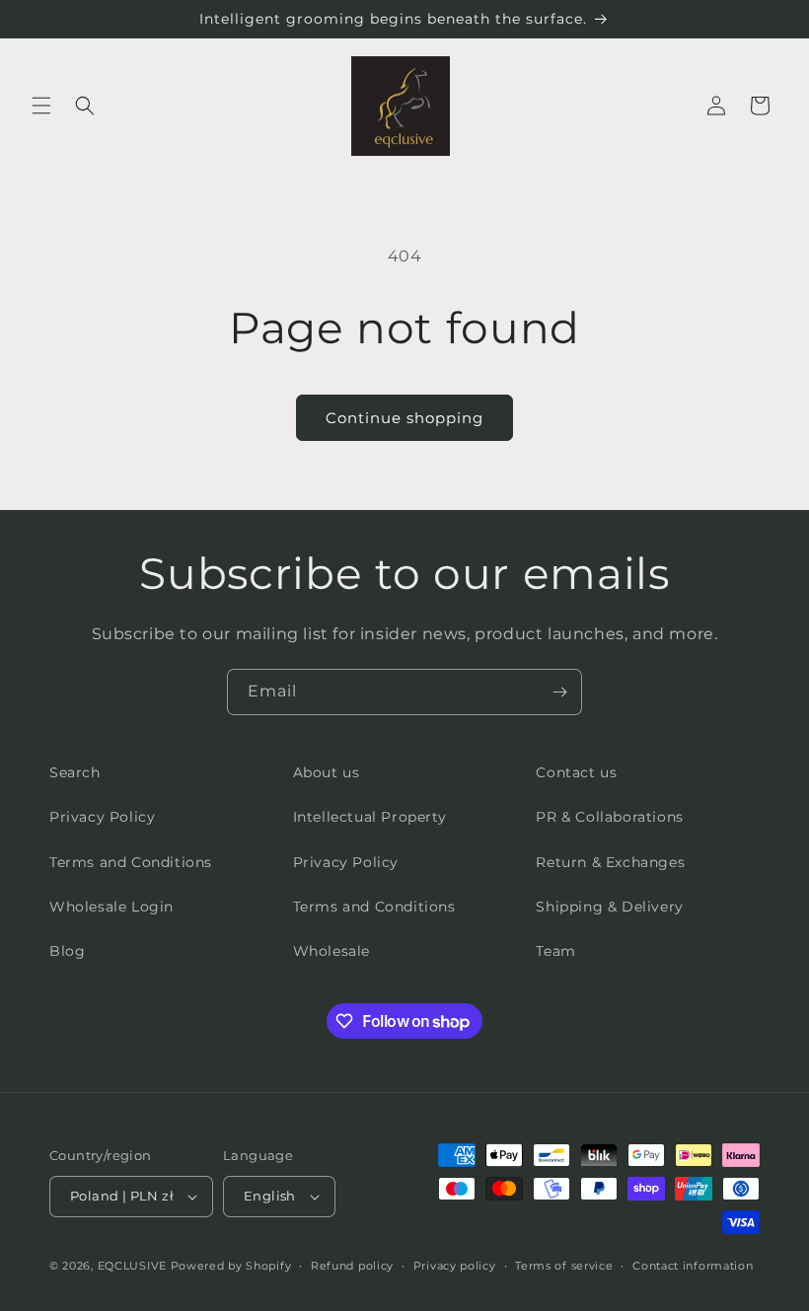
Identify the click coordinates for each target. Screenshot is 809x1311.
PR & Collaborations (609, 817)
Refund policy (352, 1266)
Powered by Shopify (231, 1266)
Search (75, 772)
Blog (67, 951)
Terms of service (564, 1266)
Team (555, 951)
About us (326, 772)
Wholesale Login (111, 906)
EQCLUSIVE (132, 1266)
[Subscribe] (559, 692)
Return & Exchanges (610, 862)
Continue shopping (404, 417)
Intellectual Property (370, 817)
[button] (41, 105)
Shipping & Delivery (609, 906)
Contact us (576, 772)
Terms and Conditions (130, 862)
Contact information (692, 1266)
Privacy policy (454, 1266)
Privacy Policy (102, 817)
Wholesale (331, 951)
